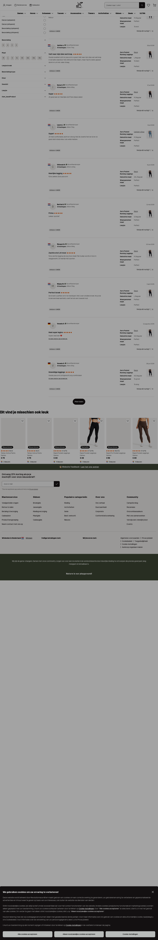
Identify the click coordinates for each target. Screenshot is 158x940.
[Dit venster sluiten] (128, 459)
